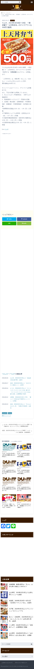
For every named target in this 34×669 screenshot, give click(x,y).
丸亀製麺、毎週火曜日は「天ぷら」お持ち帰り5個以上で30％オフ (21, 585)
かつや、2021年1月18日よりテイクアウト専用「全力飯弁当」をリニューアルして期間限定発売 (18, 425)
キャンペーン (7, 415)
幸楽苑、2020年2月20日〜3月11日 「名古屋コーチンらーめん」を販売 (20, 601)
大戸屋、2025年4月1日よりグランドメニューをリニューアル (21, 610)
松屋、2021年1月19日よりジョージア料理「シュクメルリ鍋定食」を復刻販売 (16, 431)
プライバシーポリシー (21, 662)
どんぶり (5, 374)
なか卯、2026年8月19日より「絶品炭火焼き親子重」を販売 (20, 379)
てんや (6, 129)
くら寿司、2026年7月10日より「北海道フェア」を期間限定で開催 (21, 626)
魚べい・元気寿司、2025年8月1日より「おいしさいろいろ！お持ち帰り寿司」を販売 (21, 619)
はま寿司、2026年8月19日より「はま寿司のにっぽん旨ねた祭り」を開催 (21, 634)
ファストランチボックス (13, 666)
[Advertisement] (17, 151)
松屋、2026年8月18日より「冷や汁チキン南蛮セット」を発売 (20, 384)
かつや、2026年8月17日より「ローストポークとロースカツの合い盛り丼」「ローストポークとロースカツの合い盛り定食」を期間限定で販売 (20, 391)
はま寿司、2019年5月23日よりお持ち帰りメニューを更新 (21, 593)
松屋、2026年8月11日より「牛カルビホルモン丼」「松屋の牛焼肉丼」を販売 (20, 406)
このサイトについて (6, 662)
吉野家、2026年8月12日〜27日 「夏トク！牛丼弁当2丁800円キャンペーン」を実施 (20, 399)
